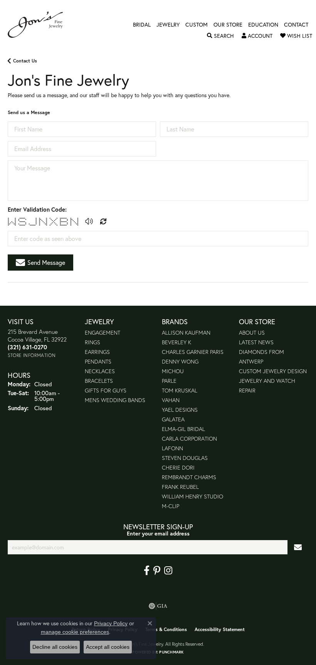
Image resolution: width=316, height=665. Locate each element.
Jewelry (168, 24)
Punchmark (171, 652)
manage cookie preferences (75, 632)
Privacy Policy (111, 623)
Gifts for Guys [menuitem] (105, 390)
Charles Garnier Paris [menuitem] (193, 351)
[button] (220, 36)
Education (263, 24)
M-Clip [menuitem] (170, 506)
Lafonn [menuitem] (172, 448)
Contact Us (25, 61)
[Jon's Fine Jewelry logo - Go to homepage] (39, 25)
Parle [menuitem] (169, 380)
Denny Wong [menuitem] (180, 361)
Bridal (142, 24)
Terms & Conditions (166, 629)
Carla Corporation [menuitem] (189, 438)
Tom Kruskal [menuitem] (179, 390)
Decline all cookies (54, 647)
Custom (196, 24)
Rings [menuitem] (92, 342)
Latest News (256, 342)
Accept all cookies (107, 647)
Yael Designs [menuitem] (180, 409)
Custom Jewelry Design (273, 371)
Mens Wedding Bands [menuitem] (115, 400)
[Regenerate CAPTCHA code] (103, 221)
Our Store (227, 24)
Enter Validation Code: (37, 209)
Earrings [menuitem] (97, 351)
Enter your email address (158, 533)
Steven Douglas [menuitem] (185, 457)
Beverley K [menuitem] (176, 342)
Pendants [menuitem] (98, 361)
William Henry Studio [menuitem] (192, 496)
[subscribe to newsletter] (297, 547)
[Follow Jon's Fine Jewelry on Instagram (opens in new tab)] (168, 570)
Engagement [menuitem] (102, 332)
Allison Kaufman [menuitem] (186, 332)
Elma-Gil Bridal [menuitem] (183, 429)
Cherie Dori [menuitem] (178, 467)
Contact (296, 24)
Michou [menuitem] (173, 371)
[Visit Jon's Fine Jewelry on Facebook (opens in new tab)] (147, 570)
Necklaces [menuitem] (100, 371)
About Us (252, 332)
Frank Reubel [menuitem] (180, 486)
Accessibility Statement (220, 629)
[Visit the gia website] (158, 606)
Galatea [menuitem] (173, 419)
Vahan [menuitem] (171, 400)
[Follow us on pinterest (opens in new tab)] (156, 570)
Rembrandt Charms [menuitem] (189, 477)
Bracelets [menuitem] (99, 380)
